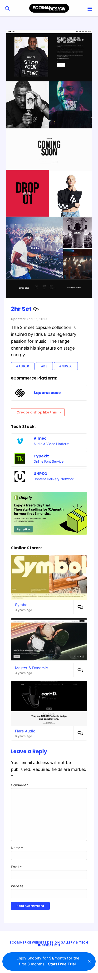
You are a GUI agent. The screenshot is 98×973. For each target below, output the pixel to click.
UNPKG (40, 473)
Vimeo (40, 438)
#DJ (44, 366)
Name (17, 848)
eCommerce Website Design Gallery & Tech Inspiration (49, 944)
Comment (20, 785)
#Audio (22, 366)
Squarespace (47, 392)
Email (16, 867)
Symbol (22, 604)
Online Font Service (49, 461)
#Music (65, 366)
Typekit (41, 456)
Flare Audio (25, 731)
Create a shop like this (36, 412)
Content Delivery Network (54, 479)
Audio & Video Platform (51, 444)
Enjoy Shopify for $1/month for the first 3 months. (47, 961)
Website (17, 886)
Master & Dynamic (31, 667)
